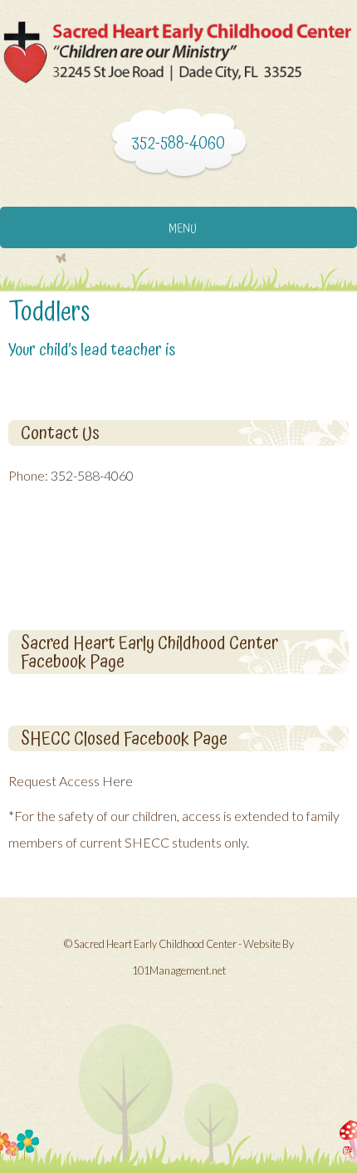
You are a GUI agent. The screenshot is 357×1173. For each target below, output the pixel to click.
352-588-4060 (92, 475)
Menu (183, 229)
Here (117, 781)
